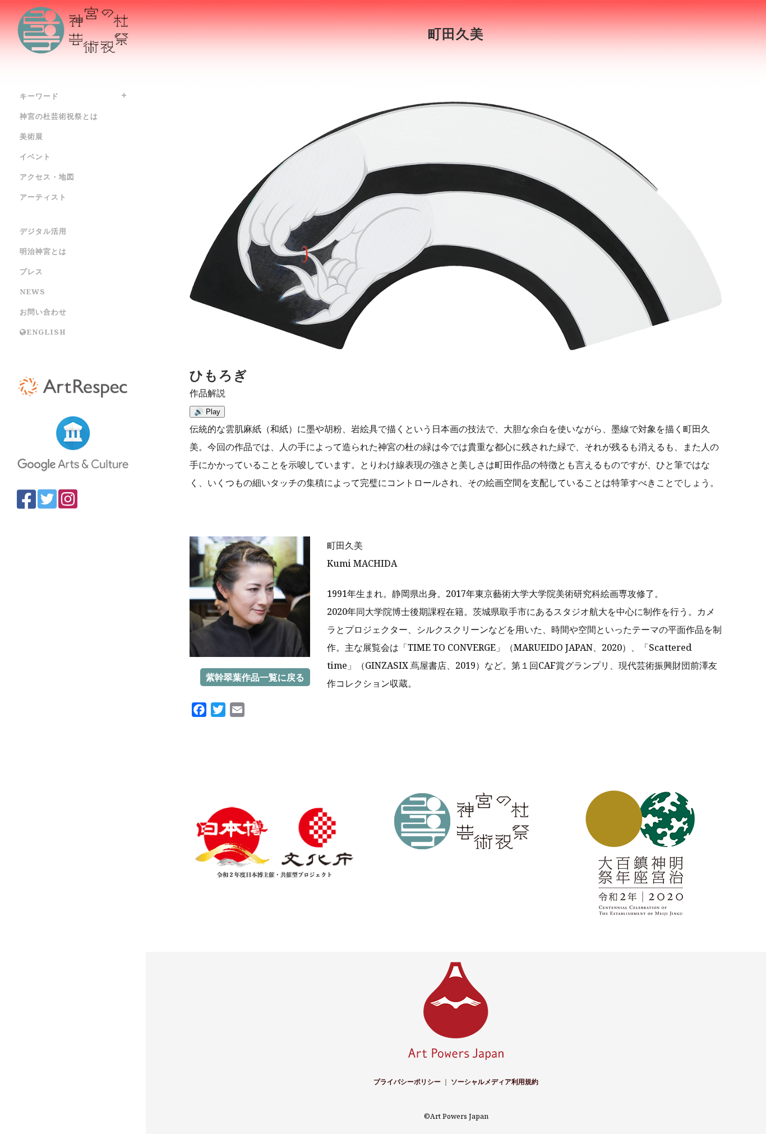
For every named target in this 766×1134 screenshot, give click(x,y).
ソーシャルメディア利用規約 (494, 1081)
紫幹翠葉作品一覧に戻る (255, 677)
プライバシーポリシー (407, 1081)
